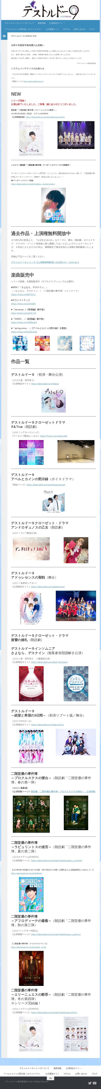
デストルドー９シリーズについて (19, 23)
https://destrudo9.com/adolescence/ (48, 586)
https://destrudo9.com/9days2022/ (47, 724)
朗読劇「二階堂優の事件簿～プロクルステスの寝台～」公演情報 (63, 791)
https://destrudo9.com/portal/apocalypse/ (46, 484)
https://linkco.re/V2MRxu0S (24, 322)
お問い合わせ (79, 29)
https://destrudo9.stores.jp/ (33, 81)
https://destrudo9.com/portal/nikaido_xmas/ (28, 947)
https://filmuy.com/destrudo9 (53, 436)
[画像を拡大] (40, 124)
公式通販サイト (52, 29)
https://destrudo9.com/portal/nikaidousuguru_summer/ (56, 860)
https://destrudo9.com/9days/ (45, 383)
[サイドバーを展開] (4, 36)
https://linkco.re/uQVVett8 (23, 303)
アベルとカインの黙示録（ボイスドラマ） (23, 29)
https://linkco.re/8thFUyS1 (23, 294)
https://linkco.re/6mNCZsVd (24, 331)
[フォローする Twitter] (90, 1083)
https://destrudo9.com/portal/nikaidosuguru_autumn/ (56, 934)
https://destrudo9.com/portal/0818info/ (26, 873)
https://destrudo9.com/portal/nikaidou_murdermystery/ (33, 184)
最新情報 (42, 23)
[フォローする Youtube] (94, 1083)
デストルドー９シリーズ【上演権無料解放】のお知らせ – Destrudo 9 (45, 262)
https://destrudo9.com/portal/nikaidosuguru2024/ (45, 117)
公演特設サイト (56, 23)
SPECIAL (66, 29)
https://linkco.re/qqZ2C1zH (23, 313)
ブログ (92, 29)
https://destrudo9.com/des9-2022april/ (49, 662)
